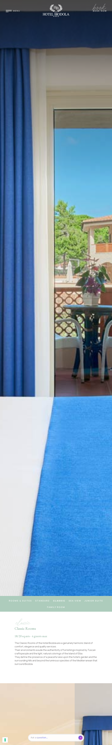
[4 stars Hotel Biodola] (56, 10)
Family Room (56, 607)
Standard (42, 600)
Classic (59, 600)
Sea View (75, 600)
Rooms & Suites (20, 600)
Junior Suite (94, 600)
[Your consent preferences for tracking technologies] (5, 740)
